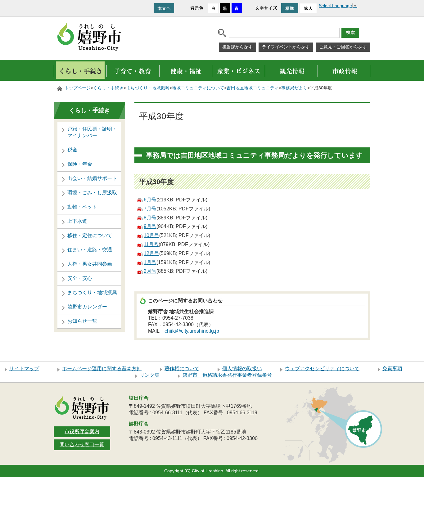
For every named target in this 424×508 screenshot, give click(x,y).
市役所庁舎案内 (82, 431)
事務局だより (294, 88)
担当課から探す (237, 46)
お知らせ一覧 (82, 321)
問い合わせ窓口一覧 (82, 444)
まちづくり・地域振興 (147, 88)
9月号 (150, 226)
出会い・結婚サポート (92, 178)
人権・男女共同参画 (89, 264)
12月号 (151, 253)
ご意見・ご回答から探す (343, 46)
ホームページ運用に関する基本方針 (102, 368)
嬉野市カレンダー (87, 306)
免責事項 (392, 368)
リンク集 (150, 375)
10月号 (151, 235)
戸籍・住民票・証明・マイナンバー (92, 132)
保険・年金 (79, 164)
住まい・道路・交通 (89, 249)
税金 (72, 149)
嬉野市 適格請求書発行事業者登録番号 (227, 375)
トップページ (78, 88)
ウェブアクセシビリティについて (322, 368)
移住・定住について (89, 235)
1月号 (150, 262)
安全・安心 (79, 278)
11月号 (151, 244)
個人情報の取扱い (242, 368)
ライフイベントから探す (286, 46)
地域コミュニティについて (198, 88)
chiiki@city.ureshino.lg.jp (192, 331)
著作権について (182, 368)
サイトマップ (24, 368)
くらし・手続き (108, 88)
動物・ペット (82, 206)
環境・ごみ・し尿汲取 (92, 192)
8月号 (150, 217)
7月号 (150, 208)
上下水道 (77, 221)
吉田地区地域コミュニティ (253, 88)
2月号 (150, 271)
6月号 (150, 199)
